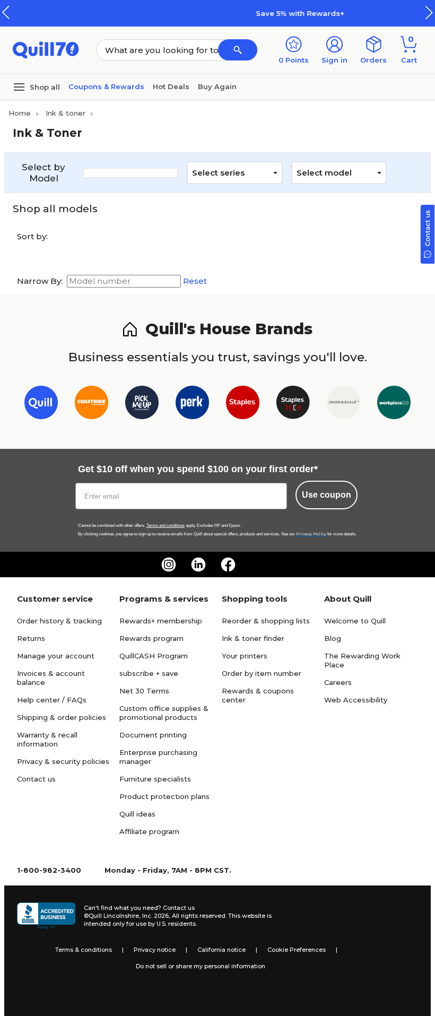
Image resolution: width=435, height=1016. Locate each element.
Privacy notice (155, 949)
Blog (332, 638)
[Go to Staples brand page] (243, 404)
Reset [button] (195, 281)
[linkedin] (198, 564)
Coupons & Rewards (106, 86)
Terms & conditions (83, 949)
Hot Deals (171, 86)
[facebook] (228, 564)
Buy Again (217, 86)
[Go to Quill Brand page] (41, 404)
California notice (221, 949)
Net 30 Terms (144, 691)
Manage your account (55, 656)
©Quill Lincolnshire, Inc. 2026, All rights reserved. (155, 915)
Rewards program (151, 638)
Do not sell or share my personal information (200, 966)
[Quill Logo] (46, 49)
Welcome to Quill (355, 620)
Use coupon (326, 494)
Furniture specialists (155, 779)
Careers (338, 682)
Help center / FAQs (51, 700)
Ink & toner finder (253, 638)
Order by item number (261, 673)
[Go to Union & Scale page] (343, 404)
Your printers (244, 656)
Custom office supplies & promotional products (163, 713)
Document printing (153, 735)
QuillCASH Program (153, 656)
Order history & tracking (59, 620)
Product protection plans (164, 796)
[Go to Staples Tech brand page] (293, 404)
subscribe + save (148, 673)
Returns (31, 638)
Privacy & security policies (63, 761)
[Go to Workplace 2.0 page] (394, 404)
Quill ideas (137, 814)
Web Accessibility (355, 700)
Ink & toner (65, 113)
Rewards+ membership (160, 620)
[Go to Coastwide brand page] (91, 404)
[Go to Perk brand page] (192, 404)
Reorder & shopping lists (266, 620)
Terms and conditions (165, 525)
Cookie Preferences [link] (296, 949)
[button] (429, 12)
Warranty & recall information (47, 739)
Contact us (36, 779)
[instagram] (168, 564)
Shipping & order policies (61, 717)
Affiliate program (149, 831)
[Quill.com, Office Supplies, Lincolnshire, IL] (46, 915)
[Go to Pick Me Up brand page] (142, 404)
